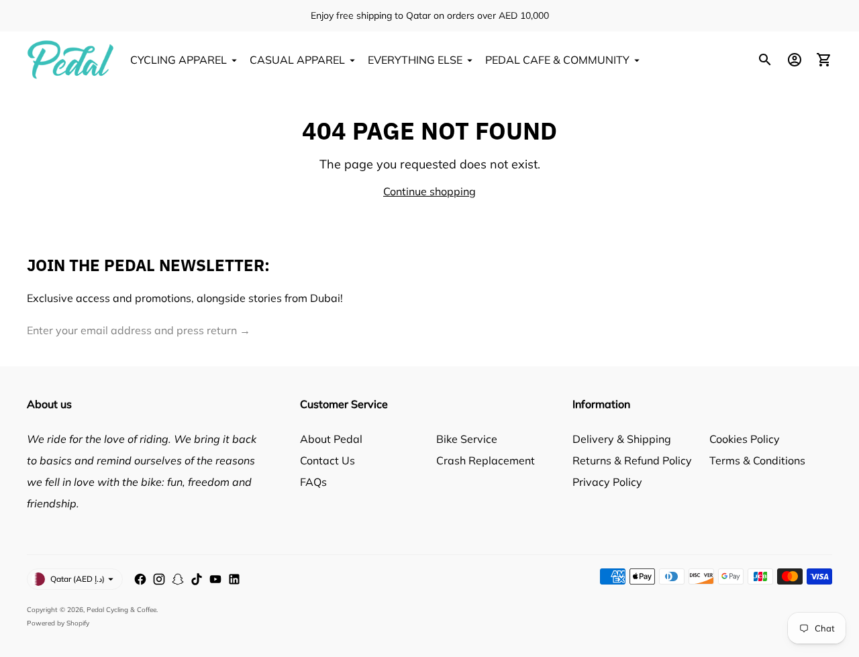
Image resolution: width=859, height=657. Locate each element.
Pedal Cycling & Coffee (121, 609)
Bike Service (466, 439)
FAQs (313, 482)
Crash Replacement (485, 460)
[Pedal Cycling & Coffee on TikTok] (196, 579)
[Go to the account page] (794, 59)
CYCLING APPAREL (178, 59)
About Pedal (331, 439)
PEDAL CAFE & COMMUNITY (557, 59)
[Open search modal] (765, 59)
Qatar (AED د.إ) (77, 579)
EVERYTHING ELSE (415, 59)
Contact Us (327, 460)
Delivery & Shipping (621, 439)
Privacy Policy (607, 482)
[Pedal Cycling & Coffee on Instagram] (159, 579)
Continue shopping (429, 191)
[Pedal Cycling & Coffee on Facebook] (140, 579)
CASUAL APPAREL (297, 59)
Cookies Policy (744, 439)
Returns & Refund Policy (632, 460)
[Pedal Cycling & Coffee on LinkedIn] (234, 579)
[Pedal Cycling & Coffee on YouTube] (215, 579)
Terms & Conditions (757, 460)
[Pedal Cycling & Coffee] (70, 60)
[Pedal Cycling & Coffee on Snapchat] (178, 579)
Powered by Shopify (58, 623)
